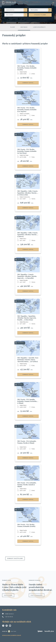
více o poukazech (36, 595)
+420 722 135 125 (9, 616)
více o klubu (8, 595)
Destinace (24, 27)
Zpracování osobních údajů (11, 635)
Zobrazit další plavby (15, 558)
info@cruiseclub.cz (9, 613)
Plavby (12, 27)
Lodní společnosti (39, 27)
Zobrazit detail (28, 82)
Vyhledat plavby (40, 14)
